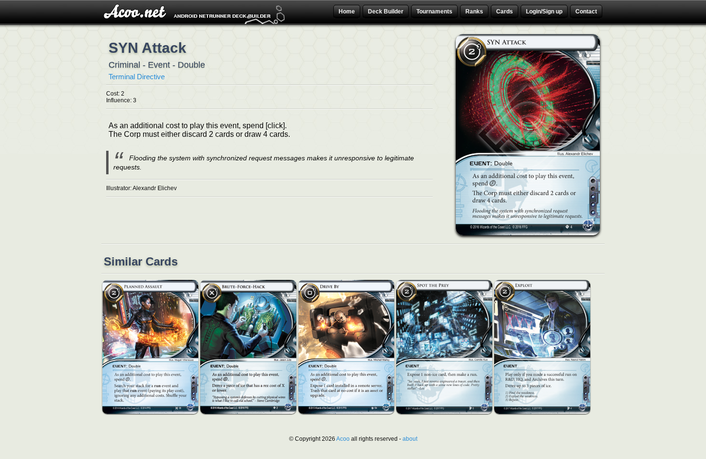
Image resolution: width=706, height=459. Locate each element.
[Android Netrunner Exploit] (542, 412)
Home (347, 11)
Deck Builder (385, 11)
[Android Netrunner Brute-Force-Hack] (248, 412)
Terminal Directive (137, 76)
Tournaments (434, 11)
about (409, 438)
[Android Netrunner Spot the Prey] (444, 412)
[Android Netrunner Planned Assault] (150, 412)
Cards (504, 11)
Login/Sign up (544, 11)
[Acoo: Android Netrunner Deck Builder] (196, 22)
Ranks (474, 11)
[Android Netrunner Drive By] (346, 412)
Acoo (343, 438)
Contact (586, 11)
